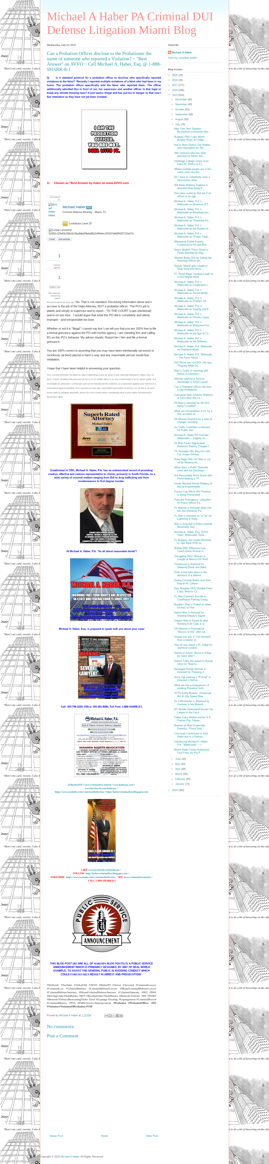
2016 (175, 90)
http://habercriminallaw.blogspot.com (127, 791)
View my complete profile (182, 57)
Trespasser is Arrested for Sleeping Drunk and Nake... (191, 566)
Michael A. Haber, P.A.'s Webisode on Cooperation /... (192, 284)
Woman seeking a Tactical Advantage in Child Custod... (192, 380)
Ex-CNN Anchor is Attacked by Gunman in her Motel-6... (191, 703)
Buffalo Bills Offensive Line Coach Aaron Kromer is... (190, 550)
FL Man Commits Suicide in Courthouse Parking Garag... (192, 598)
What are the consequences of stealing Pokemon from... (191, 687)
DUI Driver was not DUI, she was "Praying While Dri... (193, 364)
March (179, 774)
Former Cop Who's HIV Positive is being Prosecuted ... (192, 493)
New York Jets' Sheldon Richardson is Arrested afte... (192, 130)
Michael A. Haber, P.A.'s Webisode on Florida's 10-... (191, 300)
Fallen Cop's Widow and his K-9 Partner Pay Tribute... (192, 719)
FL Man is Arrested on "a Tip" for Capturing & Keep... (193, 517)
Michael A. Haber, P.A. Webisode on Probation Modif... (193, 348)
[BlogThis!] (110, 1016)
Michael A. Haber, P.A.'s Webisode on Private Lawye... (192, 316)
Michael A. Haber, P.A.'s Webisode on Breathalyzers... (192, 211)
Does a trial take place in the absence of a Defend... (190, 574)
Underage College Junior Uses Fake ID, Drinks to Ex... (191, 163)
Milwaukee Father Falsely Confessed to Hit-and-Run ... (192, 243)
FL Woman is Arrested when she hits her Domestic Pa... (192, 509)
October (180, 109)
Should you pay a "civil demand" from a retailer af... (192, 638)
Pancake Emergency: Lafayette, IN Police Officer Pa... (192, 501)
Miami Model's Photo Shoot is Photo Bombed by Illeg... (191, 251)
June (178, 758)
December (181, 99)
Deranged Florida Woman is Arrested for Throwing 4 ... (190, 671)
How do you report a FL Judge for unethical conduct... (193, 646)
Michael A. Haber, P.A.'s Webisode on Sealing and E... (192, 308)
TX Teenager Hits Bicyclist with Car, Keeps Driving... (192, 453)
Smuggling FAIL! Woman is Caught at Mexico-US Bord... (192, 558)
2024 (175, 80)
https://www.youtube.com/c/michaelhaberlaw (79, 791)
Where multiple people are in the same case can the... (192, 171)
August (179, 119)
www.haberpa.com (123, 784)
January (180, 783)
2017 (175, 85)
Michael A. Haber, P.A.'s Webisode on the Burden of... (192, 227)
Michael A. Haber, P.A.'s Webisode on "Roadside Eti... (192, 219)
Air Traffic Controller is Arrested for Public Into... (192, 429)
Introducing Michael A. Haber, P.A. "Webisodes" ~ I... (191, 743)
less (61, 397)
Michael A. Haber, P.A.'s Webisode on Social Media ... (192, 292)
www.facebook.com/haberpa (100, 788)
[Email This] (106, 1016)
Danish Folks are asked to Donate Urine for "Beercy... (193, 663)
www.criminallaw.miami (98, 784)
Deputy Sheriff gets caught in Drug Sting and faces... (191, 267)
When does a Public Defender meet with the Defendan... (191, 469)
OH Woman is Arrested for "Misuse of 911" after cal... (191, 630)
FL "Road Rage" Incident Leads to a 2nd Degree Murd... (193, 275)
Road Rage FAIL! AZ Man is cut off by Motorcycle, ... (192, 461)
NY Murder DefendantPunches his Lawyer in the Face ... (193, 711)
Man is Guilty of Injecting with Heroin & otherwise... (191, 372)
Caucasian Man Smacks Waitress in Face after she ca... (193, 396)
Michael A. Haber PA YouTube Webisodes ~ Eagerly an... (191, 437)
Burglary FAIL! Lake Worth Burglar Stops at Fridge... (190, 138)
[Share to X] (114, 1016)
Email (52, 239)
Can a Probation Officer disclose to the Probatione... (192, 388)
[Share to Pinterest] (121, 1016)
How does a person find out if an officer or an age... (192, 195)
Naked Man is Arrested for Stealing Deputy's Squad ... (191, 614)
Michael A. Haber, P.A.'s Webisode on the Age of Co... (192, 332)
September (181, 114)
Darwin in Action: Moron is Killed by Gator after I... (192, 654)
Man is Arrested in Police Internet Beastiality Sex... (193, 525)
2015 (175, 95)
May (178, 764)
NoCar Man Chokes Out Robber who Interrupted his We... (192, 146)
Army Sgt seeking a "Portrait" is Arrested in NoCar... (192, 679)
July (178, 124)
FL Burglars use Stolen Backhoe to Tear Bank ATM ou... (192, 542)
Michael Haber (74, 207)
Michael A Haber (182, 52)
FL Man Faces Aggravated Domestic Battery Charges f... (192, 445)
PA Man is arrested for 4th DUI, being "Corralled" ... (192, 404)
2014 (175, 790)
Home (104, 1135)
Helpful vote (54, 287)
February (180, 779)
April (178, 768)
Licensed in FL (55, 198)
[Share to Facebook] (118, 1016)
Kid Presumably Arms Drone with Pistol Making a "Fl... (193, 477)
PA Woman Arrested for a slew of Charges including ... (193, 421)
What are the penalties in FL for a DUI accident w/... (193, 413)
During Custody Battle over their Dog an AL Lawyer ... (192, 582)
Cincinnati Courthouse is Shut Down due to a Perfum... (191, 735)
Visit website (64, 239)
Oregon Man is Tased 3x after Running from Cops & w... (191, 622)
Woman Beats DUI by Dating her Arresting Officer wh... (192, 259)
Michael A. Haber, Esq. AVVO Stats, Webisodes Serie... (191, 533)
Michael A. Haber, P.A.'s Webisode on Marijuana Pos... (192, 324)
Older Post (152, 1135)
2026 (175, 75)
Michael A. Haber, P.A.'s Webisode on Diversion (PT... (192, 203)
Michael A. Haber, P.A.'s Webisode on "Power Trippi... (192, 235)
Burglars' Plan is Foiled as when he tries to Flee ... (192, 606)
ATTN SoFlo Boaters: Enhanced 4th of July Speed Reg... (192, 695)
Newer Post (56, 1135)
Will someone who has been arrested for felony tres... (190, 154)
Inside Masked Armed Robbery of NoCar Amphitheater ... (193, 485)
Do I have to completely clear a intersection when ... (192, 179)
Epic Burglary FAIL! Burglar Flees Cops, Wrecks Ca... (193, 590)
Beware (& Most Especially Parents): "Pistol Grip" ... (190, 727)
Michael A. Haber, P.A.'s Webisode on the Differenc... (192, 340)
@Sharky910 (75, 784)
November (181, 104)
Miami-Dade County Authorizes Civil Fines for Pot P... (192, 751)
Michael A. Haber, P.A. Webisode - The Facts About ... (193, 356)
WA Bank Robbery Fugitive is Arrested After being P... (191, 187)
